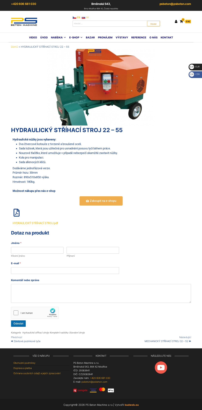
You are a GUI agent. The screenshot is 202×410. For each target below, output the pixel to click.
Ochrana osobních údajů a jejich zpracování (36, 373)
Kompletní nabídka (59, 332)
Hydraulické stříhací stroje (35, 332)
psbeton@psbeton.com (175, 4)
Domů (14, 46)
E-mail (16, 263)
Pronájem (105, 37)
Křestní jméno (18, 255)
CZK (195, 74)
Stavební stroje (77, 332)
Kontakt (167, 37)
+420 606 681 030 (23, 4)
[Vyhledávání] (116, 24)
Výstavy (122, 37)
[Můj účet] (176, 21)
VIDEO (33, 37)
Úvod (44, 37)
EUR (195, 66)
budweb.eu (132, 404)
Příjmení (71, 255)
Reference (138, 37)
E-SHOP (74, 37)
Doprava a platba (22, 368)
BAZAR (90, 37)
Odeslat (18, 323)
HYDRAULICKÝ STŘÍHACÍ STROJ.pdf (35, 223)
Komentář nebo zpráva (25, 280)
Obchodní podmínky (24, 362)
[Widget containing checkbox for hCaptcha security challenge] (35, 313)
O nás (153, 37)
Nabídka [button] (57, 37)
